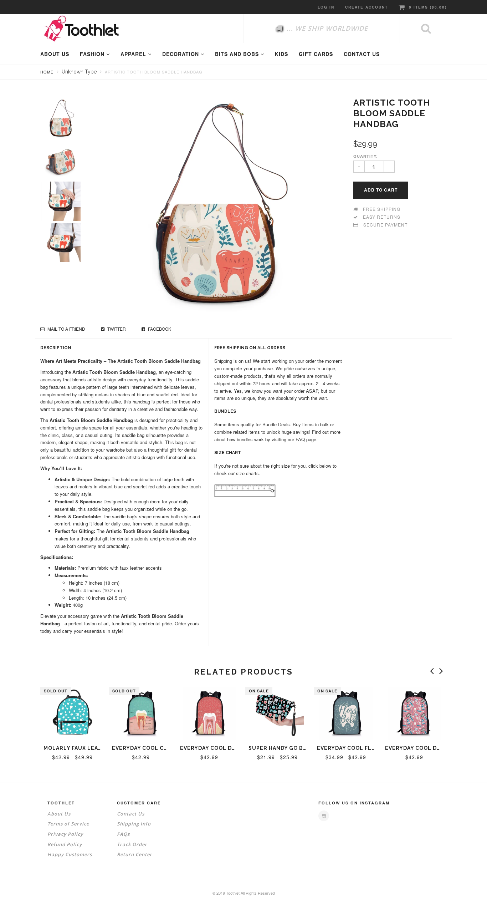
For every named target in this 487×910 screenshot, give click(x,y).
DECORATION (181, 53)
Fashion (93, 53)
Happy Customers (69, 854)
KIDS (281, 53)
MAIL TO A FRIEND (65, 329)
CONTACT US (362, 53)
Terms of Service (68, 823)
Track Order (132, 844)
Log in (326, 7)
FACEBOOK (159, 329)
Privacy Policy (65, 834)
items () (428, 7)
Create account (366, 7)
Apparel (134, 53)
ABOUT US (54, 53)
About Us (59, 813)
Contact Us (130, 813)
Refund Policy (64, 844)
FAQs (123, 834)
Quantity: (365, 156)
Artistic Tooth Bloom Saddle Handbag (154, 72)
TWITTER (116, 329)
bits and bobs (238, 53)
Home (46, 72)
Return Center (134, 854)
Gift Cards (316, 53)
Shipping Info (134, 823)
